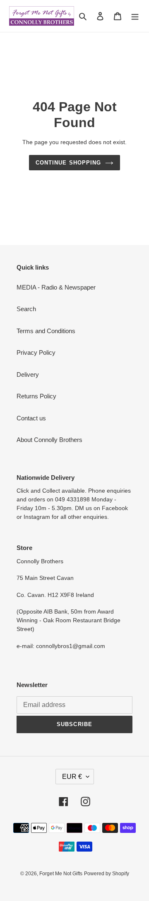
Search (26, 308)
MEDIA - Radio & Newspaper (56, 287)
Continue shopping (68, 163)
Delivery (28, 374)
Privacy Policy (36, 352)
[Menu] (135, 16)
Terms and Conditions (46, 330)
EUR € (72, 776)
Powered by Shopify (106, 873)
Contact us (31, 418)
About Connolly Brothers (49, 439)
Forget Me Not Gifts (60, 873)
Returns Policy (36, 396)
